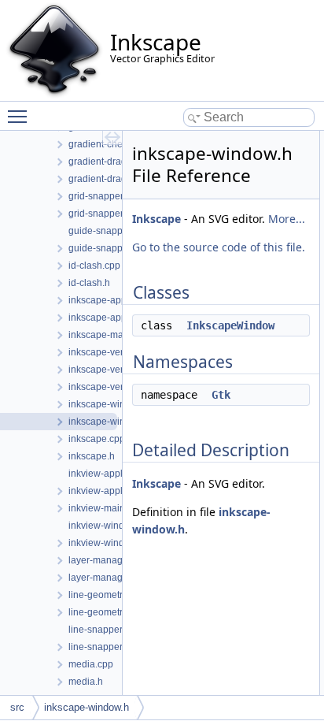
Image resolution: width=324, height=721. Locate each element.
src (17, 707)
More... (286, 218)
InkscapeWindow (230, 325)
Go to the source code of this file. (218, 247)
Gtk (221, 394)
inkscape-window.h (86, 707)
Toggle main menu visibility (20, 116)
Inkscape (156, 218)
